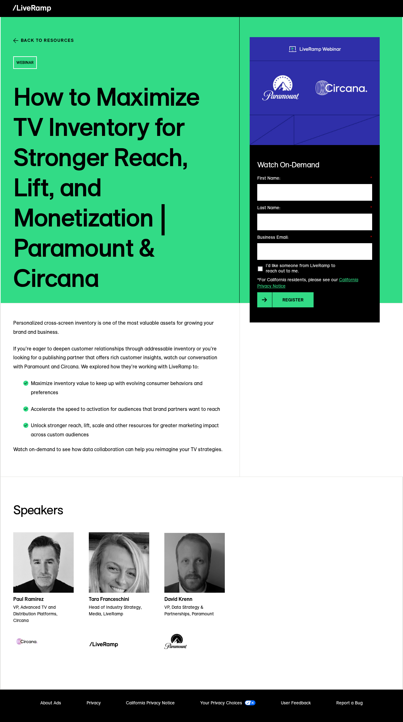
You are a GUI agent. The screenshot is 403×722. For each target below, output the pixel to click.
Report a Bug (349, 703)
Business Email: (314, 237)
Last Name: (314, 207)
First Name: (314, 178)
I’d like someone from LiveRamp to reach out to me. (300, 268)
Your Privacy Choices (221, 703)
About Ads (50, 703)
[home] (32, 8)
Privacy (94, 703)
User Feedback (296, 703)
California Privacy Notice (150, 703)
